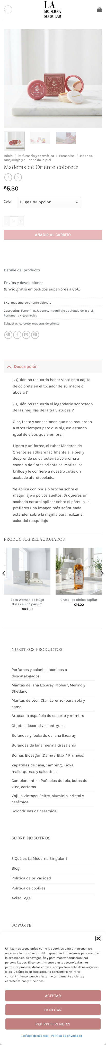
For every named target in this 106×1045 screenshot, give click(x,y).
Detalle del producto (22, 270)
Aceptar (53, 995)
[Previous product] (18, 177)
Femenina (67, 156)
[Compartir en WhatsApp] (8, 335)
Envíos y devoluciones (23, 282)
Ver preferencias (53, 1024)
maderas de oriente (45, 323)
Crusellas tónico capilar (78, 600)
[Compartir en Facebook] (17, 335)
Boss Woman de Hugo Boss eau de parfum (27, 602)
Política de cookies (34, 1036)
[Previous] (4, 583)
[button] (98, 938)
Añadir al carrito (53, 234)
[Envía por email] (26, 335)
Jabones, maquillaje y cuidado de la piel (48, 158)
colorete (25, 323)
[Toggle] (9, 366)
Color (8, 201)
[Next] (102, 583)
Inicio (8, 156)
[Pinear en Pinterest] (35, 335)
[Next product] (8, 177)
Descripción (26, 366)
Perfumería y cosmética (36, 156)
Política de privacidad (66, 1036)
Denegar (52, 1010)
